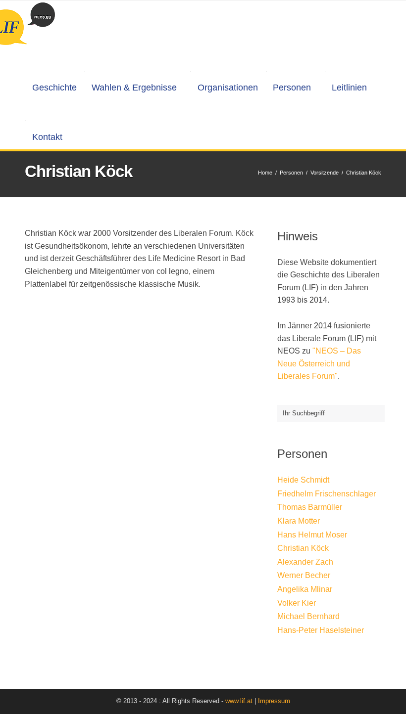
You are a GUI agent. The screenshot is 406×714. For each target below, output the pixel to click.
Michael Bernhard (308, 616)
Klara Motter (298, 521)
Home (265, 173)
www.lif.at (239, 701)
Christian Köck (303, 548)
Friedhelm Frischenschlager (326, 494)
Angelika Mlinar (304, 589)
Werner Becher (303, 575)
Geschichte (54, 87)
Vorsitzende (324, 173)
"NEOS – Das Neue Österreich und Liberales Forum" (319, 363)
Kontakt (47, 137)
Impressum (274, 701)
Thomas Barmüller (309, 507)
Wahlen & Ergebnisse (134, 87)
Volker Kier (296, 603)
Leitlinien (349, 87)
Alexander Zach (305, 562)
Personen (292, 87)
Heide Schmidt (303, 480)
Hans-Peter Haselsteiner (320, 630)
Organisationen (228, 87)
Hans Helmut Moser (312, 535)
